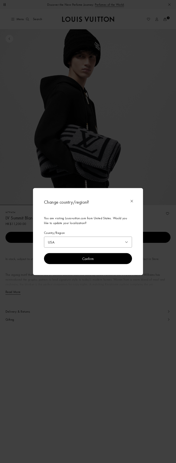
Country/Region (54, 233)
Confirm (88, 258)
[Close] (132, 201)
